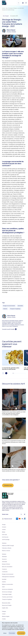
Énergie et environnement (9, 305)
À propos (4, 527)
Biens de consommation (7, 566)
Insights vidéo (5, 607)
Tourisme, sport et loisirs (7, 596)
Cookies (4, 618)
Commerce (4, 569)
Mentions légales (5, 616)
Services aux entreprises (7, 589)
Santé (3, 586)
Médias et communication (7, 584)
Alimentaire (4, 556)
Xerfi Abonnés (5, 537)
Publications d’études (6, 548)
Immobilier (4, 579)
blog (6, 8)
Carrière (4, 529)
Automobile (20, 305)
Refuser (4, 633)
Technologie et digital (6, 594)
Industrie (5, 308)
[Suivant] (6, 373)
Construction (4, 571)
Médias (3, 532)
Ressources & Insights (6, 605)
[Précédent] (3, 373)
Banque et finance (6, 564)
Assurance (4, 559)
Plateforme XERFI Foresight (7, 545)
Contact (3, 613)
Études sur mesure (6, 550)
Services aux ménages (7, 591)
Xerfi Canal (4, 534)
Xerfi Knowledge (5, 539)
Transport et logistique (15, 308)
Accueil (3, 8)
